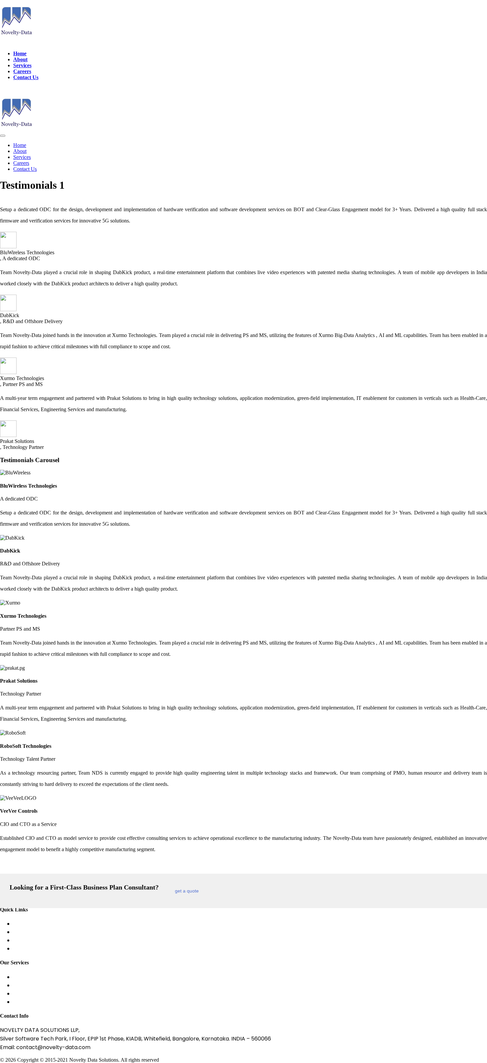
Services (22, 65)
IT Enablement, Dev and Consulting (58, 993)
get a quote (187, 891)
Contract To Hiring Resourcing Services (64, 1002)
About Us (25, 924)
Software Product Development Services (66, 977)
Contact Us (25, 77)
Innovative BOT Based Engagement (59, 985)
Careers (22, 71)
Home (20, 53)
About (20, 59)
